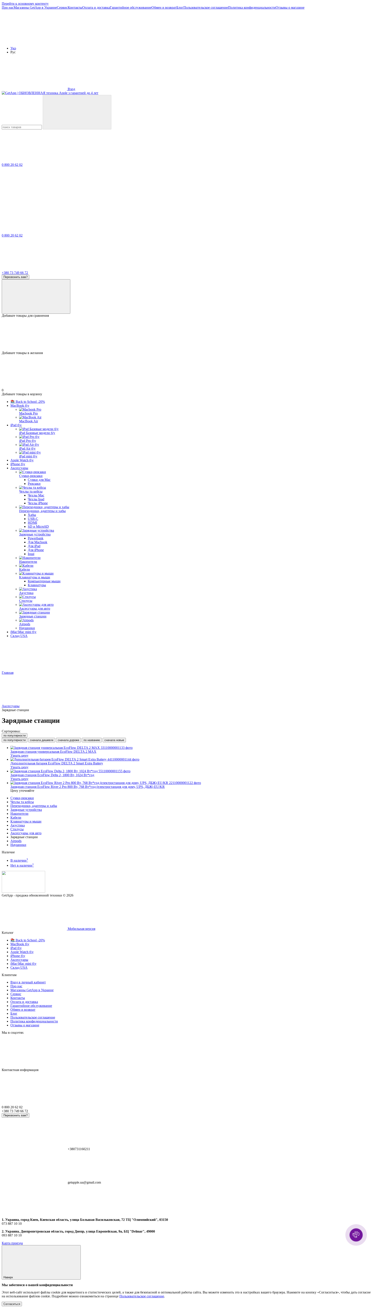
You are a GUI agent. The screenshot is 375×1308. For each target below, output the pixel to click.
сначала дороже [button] (68, 740)
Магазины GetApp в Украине (35, 7)
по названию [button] (92, 740)
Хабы (32, 515)
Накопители (19, 813)
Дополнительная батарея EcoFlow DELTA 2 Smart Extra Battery (56, 763)
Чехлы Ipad (36, 499)
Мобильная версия (81, 929)
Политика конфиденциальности (252, 7)
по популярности (14, 735)
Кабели (15, 817)
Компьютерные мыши (44, 581)
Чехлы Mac (36, 495)
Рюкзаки (34, 483)
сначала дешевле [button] (41, 740)
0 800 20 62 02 (12, 165)
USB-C (33, 519)
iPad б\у (16, 425)
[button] (356, 1234)
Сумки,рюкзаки (22, 798)
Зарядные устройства (26, 810)
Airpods (15, 841)
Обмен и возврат (163, 7)
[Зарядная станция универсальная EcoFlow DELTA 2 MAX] (191, 748)
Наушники (18, 845)
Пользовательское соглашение (205, 7)
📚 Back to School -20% (27, 401)
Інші (31, 554)
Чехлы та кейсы (22, 802)
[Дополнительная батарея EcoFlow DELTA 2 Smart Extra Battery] (191, 759)
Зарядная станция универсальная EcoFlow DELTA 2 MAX (53, 751)
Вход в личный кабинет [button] (28, 982)
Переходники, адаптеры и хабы (33, 806)
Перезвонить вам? (15, 277)
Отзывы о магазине (290, 7)
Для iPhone (36, 550)
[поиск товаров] (77, 112)
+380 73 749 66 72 (15, 272)
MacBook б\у (19, 405)
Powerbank (35, 538)
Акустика (17, 825)
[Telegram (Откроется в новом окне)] (99, 41)
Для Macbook (37, 542)
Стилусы (17, 829)
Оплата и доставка (96, 7)
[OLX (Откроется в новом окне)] (164, 41)
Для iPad (34, 546)
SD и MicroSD (38, 526)
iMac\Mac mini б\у (23, 632)
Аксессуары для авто (25, 833)
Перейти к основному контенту (25, 3)
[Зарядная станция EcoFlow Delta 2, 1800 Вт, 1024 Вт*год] (191, 771)
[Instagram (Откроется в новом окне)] (34, 41)
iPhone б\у (17, 464)
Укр (13, 48)
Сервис (62, 7)
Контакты (75, 7)
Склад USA (19, 636)
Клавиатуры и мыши (25, 821)
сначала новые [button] (114, 740)
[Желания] (187, 334)
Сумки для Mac (39, 480)
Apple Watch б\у (22, 460)
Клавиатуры (37, 585)
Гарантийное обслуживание (130, 7)
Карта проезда (12, 1243)
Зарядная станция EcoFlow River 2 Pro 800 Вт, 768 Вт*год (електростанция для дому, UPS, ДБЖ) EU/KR (87, 787)
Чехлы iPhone (38, 503)
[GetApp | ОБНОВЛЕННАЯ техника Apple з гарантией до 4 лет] (23, 891)
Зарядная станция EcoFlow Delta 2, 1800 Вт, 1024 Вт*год (52, 775)
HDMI (32, 522)
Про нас (8, 7)
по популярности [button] (14, 740)
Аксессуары (19, 468)
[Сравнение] (36, 296)
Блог (179, 7)
